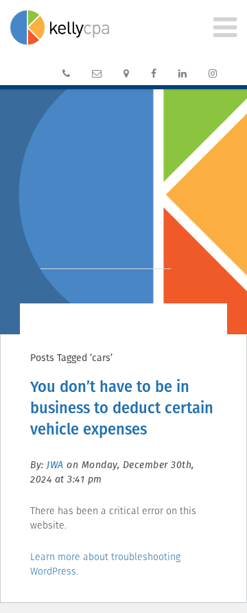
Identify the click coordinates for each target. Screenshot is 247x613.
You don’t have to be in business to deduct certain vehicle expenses (121, 408)
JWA (55, 465)
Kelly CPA (59, 27)
